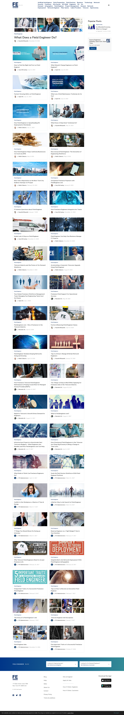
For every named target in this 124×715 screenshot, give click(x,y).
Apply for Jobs (67, 680)
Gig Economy (94, 8)
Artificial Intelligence (45, 2)
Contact (46, 691)
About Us (47, 687)
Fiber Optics (65, 8)
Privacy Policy (48, 694)
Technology (88, 2)
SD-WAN (65, 4)
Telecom (85, 8)
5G (78, 4)
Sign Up (93, 48)
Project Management (72, 6)
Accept (116, 713)
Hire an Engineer (67, 677)
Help (45, 680)
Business (80, 2)
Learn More (70, 713)
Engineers (73, 4)
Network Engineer (53, 8)
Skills (45, 684)
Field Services (70, 2)
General (83, 6)
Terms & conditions (49, 698)
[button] (108, 5)
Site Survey (56, 4)
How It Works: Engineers (70, 687)
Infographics (49, 6)
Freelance (48, 4)
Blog (45, 677)
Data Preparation (59, 2)
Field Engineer (59, 6)
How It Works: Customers (70, 690)
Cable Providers (76, 8)
